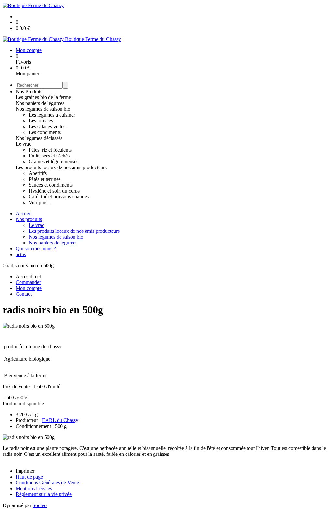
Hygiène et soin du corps (54, 190)
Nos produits (29, 219)
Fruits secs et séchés (49, 155)
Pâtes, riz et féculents (50, 150)
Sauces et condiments (51, 185)
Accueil (24, 213)
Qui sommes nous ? (36, 248)
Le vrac (23, 144)
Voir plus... (40, 202)
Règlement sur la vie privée (44, 494)
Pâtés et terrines (44, 179)
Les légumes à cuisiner (52, 115)
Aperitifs (38, 173)
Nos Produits (29, 91)
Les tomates (41, 120)
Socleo (40, 505)
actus (21, 254)
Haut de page (29, 477)
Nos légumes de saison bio (43, 109)
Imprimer (25, 471)
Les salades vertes (47, 126)
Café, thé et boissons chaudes (59, 196)
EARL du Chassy (60, 420)
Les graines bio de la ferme (43, 97)
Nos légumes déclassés (39, 138)
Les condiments (45, 132)
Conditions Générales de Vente (47, 482)
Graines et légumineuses (53, 161)
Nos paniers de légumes (40, 103)
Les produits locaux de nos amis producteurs (61, 167)
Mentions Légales (34, 488)
